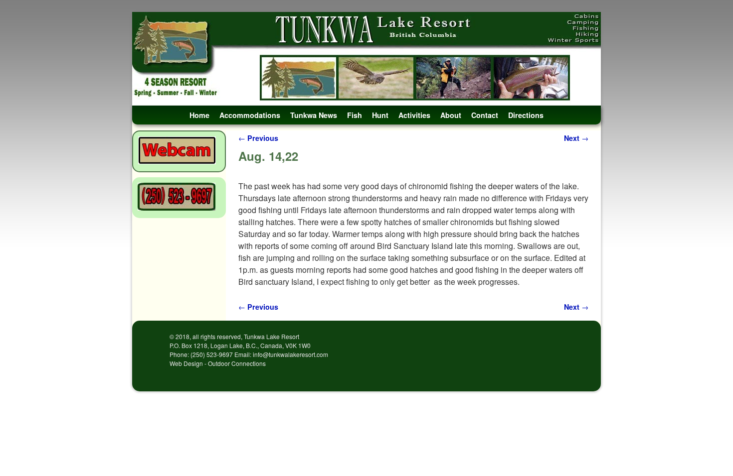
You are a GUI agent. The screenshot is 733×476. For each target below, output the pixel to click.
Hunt (380, 115)
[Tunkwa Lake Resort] (366, 59)
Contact (484, 115)
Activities (414, 115)
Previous (258, 138)
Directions (526, 115)
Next (576, 138)
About (450, 115)
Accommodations (249, 115)
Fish (354, 115)
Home (199, 115)
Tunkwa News (313, 115)
